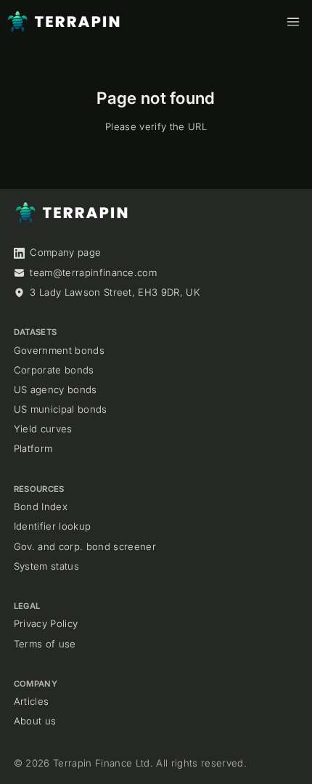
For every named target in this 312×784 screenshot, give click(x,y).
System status (46, 566)
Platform (33, 448)
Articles (31, 701)
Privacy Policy (46, 623)
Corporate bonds (54, 370)
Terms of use (45, 644)
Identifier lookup (52, 526)
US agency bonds (55, 389)
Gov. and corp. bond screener (85, 546)
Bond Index (40, 506)
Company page (65, 252)
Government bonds (59, 350)
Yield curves (43, 429)
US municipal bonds (60, 409)
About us (35, 721)
